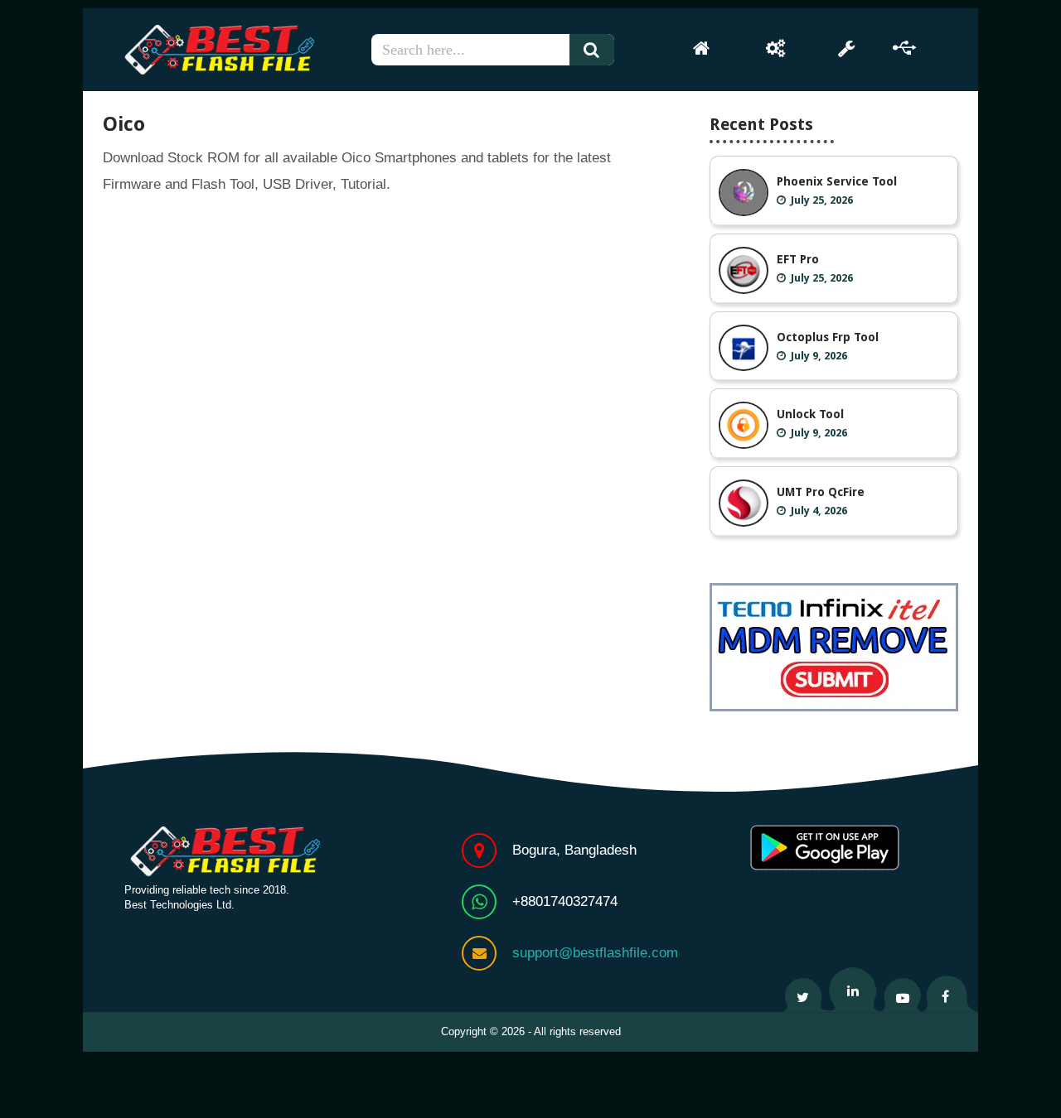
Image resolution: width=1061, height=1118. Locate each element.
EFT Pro (798, 259)
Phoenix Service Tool (837, 181)
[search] (598, 49)
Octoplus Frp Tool (828, 337)
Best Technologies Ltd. (179, 905)
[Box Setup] (775, 48)
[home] (701, 48)
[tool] (846, 48)
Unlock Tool (810, 414)
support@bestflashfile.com (595, 953)
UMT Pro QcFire (821, 492)
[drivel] (904, 48)
